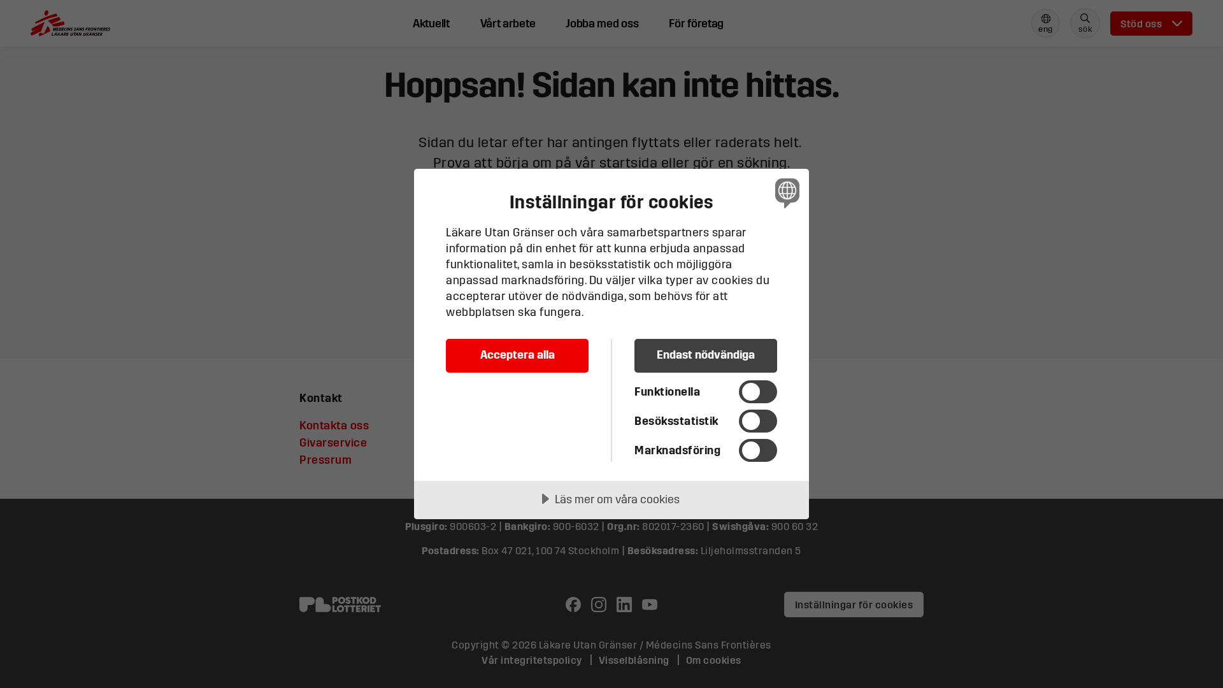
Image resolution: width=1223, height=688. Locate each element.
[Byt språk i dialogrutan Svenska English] (785, 193)
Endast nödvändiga (706, 354)
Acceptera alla (517, 354)
